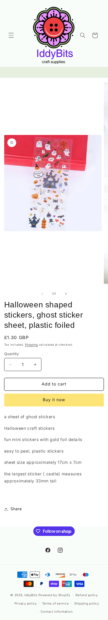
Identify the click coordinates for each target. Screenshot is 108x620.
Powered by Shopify (54, 595)
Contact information (57, 611)
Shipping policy (86, 603)
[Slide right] (66, 294)
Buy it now (54, 399)
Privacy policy (25, 603)
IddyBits (30, 595)
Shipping (31, 344)
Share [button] (16, 509)
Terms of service (55, 603)
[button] (11, 35)
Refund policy (86, 595)
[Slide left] (42, 294)
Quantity (11, 354)
